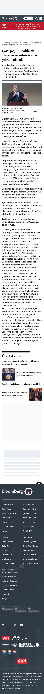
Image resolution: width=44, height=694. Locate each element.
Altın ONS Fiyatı (29, 531)
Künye (4, 531)
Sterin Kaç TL (7, 555)
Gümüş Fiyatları (29, 541)
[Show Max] (15, 652)
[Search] (36, 18)
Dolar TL (5, 546)
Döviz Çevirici (7, 541)
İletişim (5, 598)
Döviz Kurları (7, 537)
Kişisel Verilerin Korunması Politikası (10, 571)
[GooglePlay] (21, 613)
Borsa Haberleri (8, 518)
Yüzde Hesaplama (30, 563)
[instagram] (15, 625)
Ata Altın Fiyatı (29, 526)
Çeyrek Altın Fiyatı (30, 513)
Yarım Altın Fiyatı (30, 522)
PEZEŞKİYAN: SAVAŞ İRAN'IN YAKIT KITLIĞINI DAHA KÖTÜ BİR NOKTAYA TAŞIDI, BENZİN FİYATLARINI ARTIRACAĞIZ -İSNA (28, 26)
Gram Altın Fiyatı (30, 509)
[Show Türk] (9, 652)
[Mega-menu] (40, 18)
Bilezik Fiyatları (29, 550)
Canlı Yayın (6, 509)
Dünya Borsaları (8, 522)
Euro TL (5, 550)
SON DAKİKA (6, 26)
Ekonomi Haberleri (9, 513)
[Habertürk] (6, 638)
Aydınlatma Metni (9, 585)
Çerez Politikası (8, 590)
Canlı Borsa (27, 537)
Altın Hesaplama (30, 559)
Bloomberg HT (7, 43)
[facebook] (9, 625)
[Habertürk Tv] (16, 638)
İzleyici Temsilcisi (9, 576)
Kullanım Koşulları (9, 581)
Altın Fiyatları (28, 504)
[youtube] (21, 625)
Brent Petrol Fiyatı (30, 546)
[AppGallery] (34, 613)
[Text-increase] (35, 110)
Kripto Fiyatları (8, 526)
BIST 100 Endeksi (29, 555)
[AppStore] (8, 613)
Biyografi (5, 594)
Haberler (18, 43)
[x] (3, 625)
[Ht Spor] (24, 638)
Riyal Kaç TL (7, 559)
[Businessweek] (29, 645)
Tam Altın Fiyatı (29, 518)
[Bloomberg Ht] (9, 645)
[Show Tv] (4, 652)
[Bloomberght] (9, 18)
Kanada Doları (8, 563)
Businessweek (8, 504)
